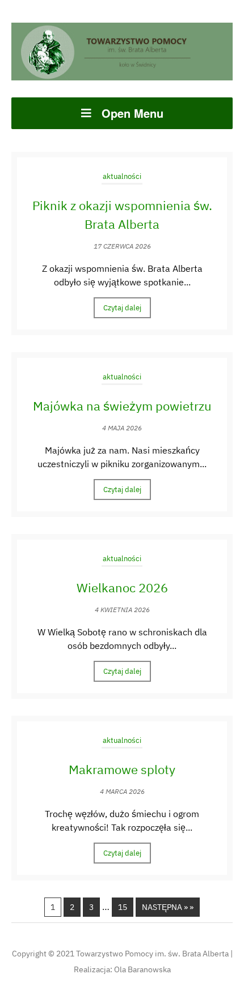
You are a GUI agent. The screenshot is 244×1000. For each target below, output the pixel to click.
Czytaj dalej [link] (122, 308)
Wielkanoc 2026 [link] (122, 587)
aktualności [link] (122, 176)
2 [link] (72, 907)
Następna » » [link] (167, 907)
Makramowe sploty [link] (122, 769)
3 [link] (91, 907)
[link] (122, 50)
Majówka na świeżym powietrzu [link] (122, 406)
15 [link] (122, 907)
